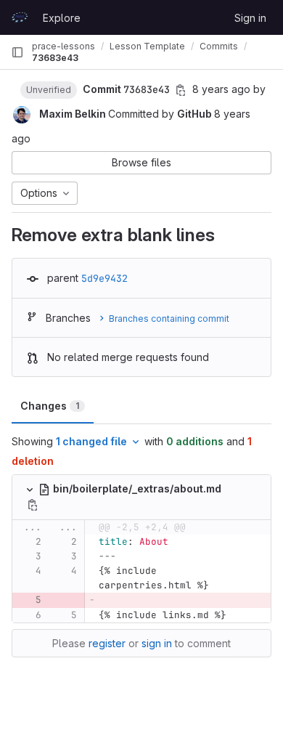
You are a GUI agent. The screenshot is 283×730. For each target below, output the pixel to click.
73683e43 (55, 57)
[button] (48, 89)
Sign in (250, 18)
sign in (157, 643)
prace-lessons (63, 46)
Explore (62, 18)
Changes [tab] (49, 406)
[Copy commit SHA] (180, 90)
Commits (219, 46)
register (107, 643)
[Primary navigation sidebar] (17, 52)
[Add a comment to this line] (12, 542)
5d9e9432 (104, 278)
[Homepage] (19, 17)
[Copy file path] (32, 505)
